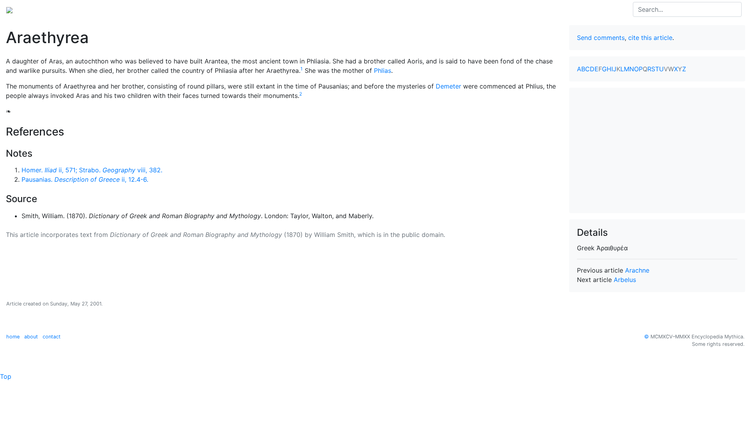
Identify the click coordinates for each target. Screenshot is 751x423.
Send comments (601, 38)
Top (5, 376)
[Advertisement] (657, 150)
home (13, 337)
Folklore (145, 9)
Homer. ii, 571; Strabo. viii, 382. (92, 170)
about (31, 337)
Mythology (38, 9)
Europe (70, 9)
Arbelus (625, 280)
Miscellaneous (184, 9)
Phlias (382, 70)
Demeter (448, 86)
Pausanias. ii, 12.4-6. (85, 179)
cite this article (650, 38)
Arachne (637, 270)
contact (52, 337)
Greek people (107, 9)
